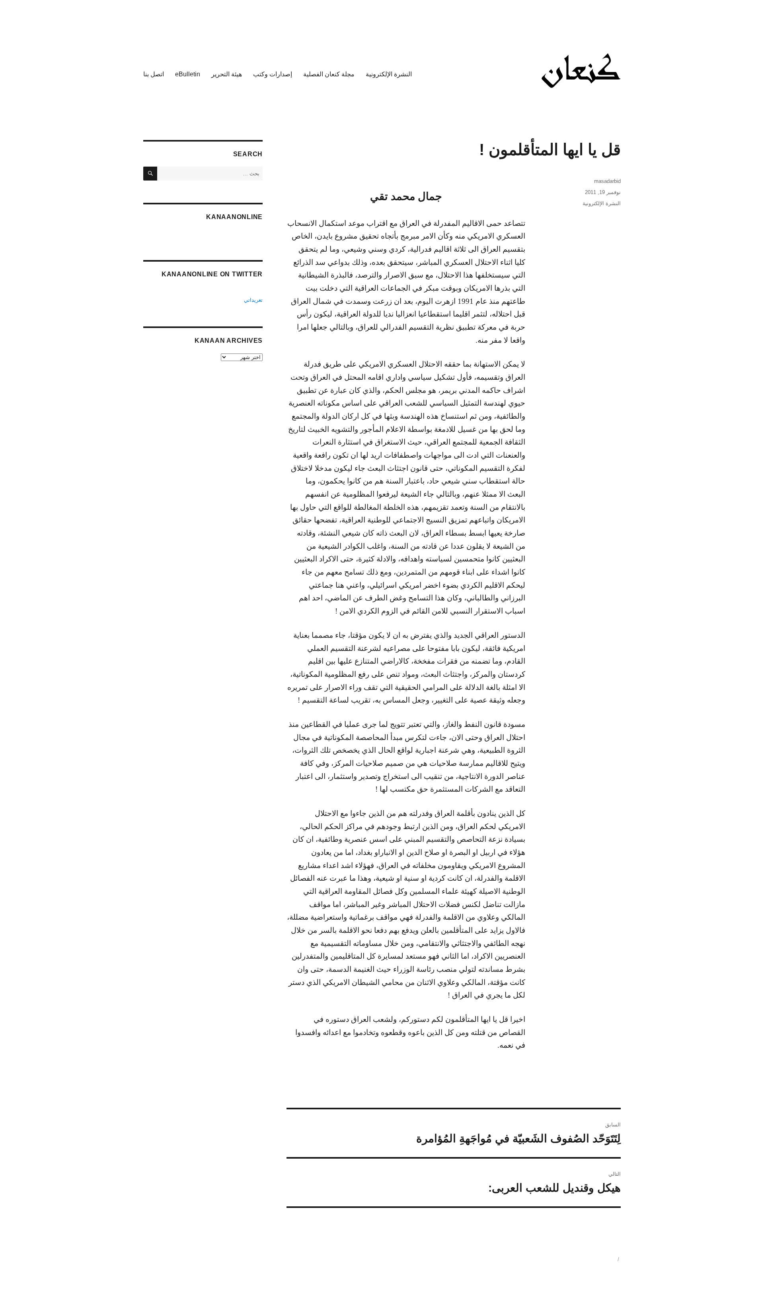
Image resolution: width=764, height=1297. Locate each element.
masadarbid (607, 181)
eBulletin (187, 74)
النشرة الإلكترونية (389, 74)
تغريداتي (253, 300)
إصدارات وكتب (272, 74)
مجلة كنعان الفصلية (329, 74)
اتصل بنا (153, 74)
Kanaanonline (234, 217)
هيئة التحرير (226, 74)
